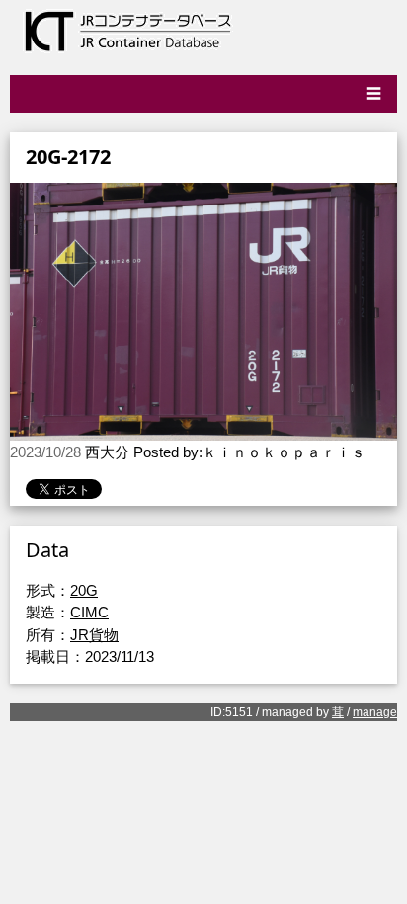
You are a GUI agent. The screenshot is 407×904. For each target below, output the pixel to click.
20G (84, 590)
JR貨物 (94, 634)
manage (375, 712)
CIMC (89, 612)
